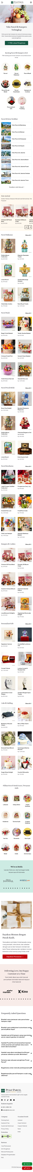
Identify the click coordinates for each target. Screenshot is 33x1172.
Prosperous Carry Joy (24, 486)
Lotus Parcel (5, 279)
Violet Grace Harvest (7, 379)
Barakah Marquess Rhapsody (23, 409)
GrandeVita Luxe (23, 379)
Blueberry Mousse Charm (6, 724)
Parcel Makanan (16, 74)
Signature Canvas (6, 644)
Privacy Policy (5, 1129)
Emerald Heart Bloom (7, 748)
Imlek (16, 853)
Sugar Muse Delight (7, 772)
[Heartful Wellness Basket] (25, 524)
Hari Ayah (27, 838)
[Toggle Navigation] (2, 2)
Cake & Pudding (22, 107)
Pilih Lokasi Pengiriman (17, 43)
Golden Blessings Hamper (23, 280)
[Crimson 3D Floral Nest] (7, 211)
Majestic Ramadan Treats (23, 256)
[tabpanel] (8, 881)
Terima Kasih (16, 821)
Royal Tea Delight (6, 408)
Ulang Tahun (16, 804)
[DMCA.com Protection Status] (6, 1136)
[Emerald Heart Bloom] (8, 738)
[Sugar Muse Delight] (8, 763)
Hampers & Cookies (27, 91)
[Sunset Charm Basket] (25, 347)
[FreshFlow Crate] (25, 501)
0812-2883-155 (6, 1107)
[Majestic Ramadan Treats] (25, 246)
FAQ (2, 1157)
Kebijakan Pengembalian (8, 1154)
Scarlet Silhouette (23, 772)
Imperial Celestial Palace (23, 589)
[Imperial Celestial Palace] (25, 579)
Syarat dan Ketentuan (7, 1126)
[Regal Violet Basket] (8, 324)
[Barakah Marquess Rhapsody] (25, 399)
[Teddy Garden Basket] (25, 324)
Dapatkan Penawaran (14, 957)
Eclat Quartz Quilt (23, 457)
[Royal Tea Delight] (8, 399)
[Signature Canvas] (8, 635)
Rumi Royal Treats (23, 304)
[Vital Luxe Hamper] (8, 524)
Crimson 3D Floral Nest (6, 220)
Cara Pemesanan (6, 1146)
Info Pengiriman (5, 1149)
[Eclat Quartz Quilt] (25, 448)
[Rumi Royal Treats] (25, 294)
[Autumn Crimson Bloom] (8, 579)
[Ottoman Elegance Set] (25, 423)
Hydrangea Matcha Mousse (23, 748)
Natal (5, 853)
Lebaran (5, 804)
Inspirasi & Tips (5, 1123)
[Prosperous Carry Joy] (25, 477)
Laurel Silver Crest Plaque (6, 693)
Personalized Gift (11, 107)
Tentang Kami (5, 1120)
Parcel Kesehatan (16, 91)
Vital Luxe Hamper (6, 533)
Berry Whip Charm (23, 723)
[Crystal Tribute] (8, 659)
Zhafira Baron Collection (5, 256)
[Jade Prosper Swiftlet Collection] (8, 477)
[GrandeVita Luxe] (25, 369)
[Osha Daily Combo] (8, 294)
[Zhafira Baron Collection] (8, 246)
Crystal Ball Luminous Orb (24, 644)
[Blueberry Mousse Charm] (8, 714)
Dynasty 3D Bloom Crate (20, 220)
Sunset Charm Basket (24, 356)
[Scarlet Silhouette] (25, 763)
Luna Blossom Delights (8, 613)
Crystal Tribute (5, 668)
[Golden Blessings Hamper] (25, 270)
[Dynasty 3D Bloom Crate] (21, 211)
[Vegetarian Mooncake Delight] (25, 604)
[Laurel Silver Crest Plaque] (8, 683)
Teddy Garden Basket (24, 333)
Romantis (16, 838)
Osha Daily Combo (6, 304)
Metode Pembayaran (7, 1152)
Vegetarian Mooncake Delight (24, 613)
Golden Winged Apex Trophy (24, 693)
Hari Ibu (5, 838)
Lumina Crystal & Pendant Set (23, 669)
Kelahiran (5, 821)
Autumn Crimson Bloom (8, 589)
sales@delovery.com (9, 1110)
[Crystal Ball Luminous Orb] (25, 635)
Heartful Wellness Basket (23, 534)
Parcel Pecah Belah (5, 91)
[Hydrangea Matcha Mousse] (25, 738)
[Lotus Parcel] (8, 270)
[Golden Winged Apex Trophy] (25, 683)
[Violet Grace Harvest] (8, 369)
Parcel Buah (27, 73)
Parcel (5, 73)
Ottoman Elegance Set (24, 432)
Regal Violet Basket (7, 333)
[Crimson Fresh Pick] (8, 347)
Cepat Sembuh (27, 805)
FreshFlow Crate (22, 510)
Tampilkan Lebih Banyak (16, 187)
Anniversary (27, 853)
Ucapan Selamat (27, 822)
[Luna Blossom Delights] (8, 604)
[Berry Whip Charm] (25, 714)
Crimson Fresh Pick (7, 356)
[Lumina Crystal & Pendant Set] (25, 659)
